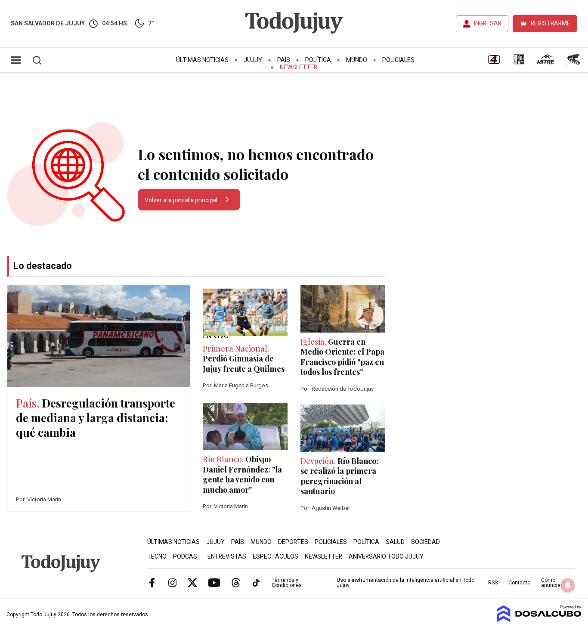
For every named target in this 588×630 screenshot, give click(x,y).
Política (318, 60)
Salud (395, 542)
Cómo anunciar (551, 582)
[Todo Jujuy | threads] (236, 582)
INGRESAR (487, 23)
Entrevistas (226, 556)
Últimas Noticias (202, 60)
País (283, 60)
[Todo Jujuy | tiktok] (256, 582)
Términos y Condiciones (287, 582)
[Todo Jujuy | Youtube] (214, 582)
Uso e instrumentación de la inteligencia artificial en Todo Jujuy (405, 582)
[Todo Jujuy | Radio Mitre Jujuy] (545, 62)
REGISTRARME (550, 23)
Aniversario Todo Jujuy (386, 556)
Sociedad (425, 542)
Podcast (187, 556)
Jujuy (253, 60)
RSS (493, 583)
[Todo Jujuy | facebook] (152, 582)
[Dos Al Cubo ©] (539, 620)
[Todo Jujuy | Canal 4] (494, 62)
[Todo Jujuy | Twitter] (192, 582)
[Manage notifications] (568, 585)
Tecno (157, 556)
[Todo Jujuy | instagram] (172, 582)
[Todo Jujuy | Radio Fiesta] (574, 62)
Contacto (519, 583)
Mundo (356, 60)
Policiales (398, 60)
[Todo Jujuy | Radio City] (519, 62)
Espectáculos (275, 556)
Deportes (293, 542)
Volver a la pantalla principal (182, 200)
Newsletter (298, 67)
